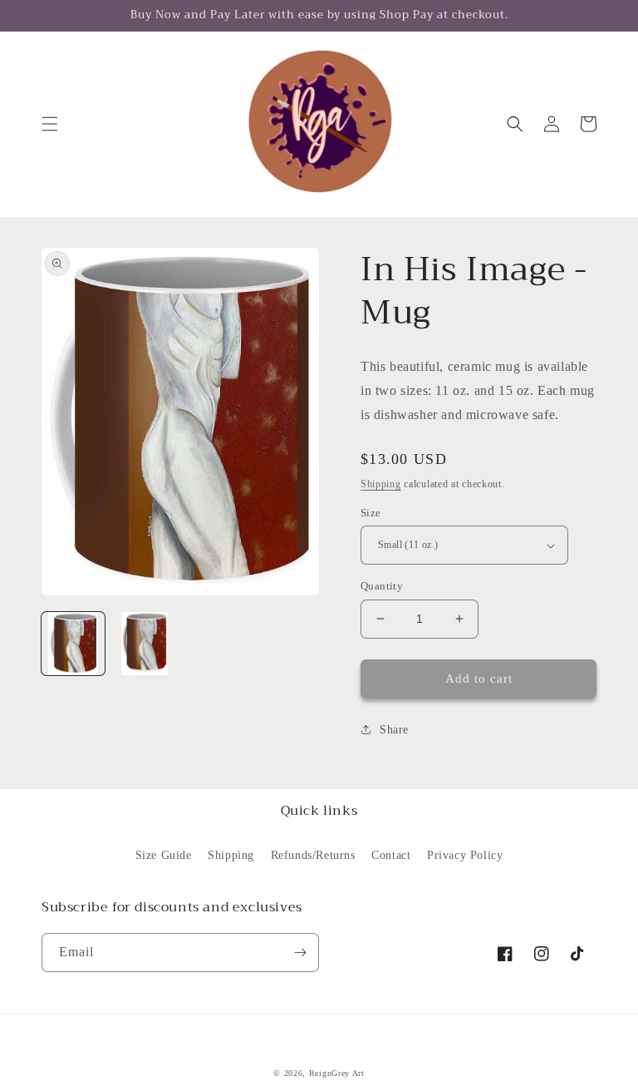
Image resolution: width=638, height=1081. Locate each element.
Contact (390, 855)
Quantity (382, 586)
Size (371, 512)
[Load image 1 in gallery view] (73, 643)
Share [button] (394, 729)
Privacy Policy (465, 855)
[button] (50, 124)
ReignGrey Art (337, 1073)
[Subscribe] (300, 952)
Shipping (381, 484)
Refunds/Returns (313, 855)
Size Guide (163, 855)
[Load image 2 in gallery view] (144, 643)
